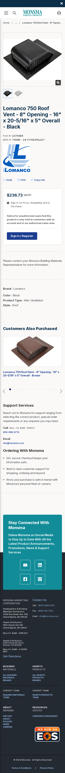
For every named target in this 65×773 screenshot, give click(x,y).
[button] (4, 391)
